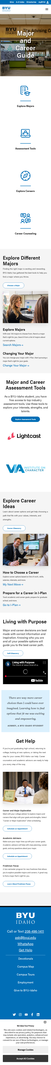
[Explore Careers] (25, 176)
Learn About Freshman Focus (18, 884)
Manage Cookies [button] (25, 1049)
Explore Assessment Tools (25, 419)
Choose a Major (13, 285)
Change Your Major (15, 365)
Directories (31, 2)
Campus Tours (25, 974)
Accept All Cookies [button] (25, 1058)
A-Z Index (20, 2)
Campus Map (25, 966)
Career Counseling (25, 233)
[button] (45, 1022)
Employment (25, 982)
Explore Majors (25, 106)
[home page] (6, 9)
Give (12, 2)
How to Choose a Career (21, 572)
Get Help (25, 949)
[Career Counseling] (25, 218)
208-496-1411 (34, 931)
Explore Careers (25, 191)
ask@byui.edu (25, 937)
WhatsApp (25, 943)
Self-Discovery (13, 653)
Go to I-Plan (10, 605)
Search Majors (12, 345)
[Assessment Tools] (25, 133)
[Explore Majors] (25, 91)
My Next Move (12, 584)
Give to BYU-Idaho (25, 990)
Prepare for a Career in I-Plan (25, 592)
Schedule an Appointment (17, 828)
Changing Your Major (18, 353)
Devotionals (25, 958)
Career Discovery (14, 528)
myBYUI (42, 2)
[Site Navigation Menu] (47, 9)
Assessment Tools (25, 148)
